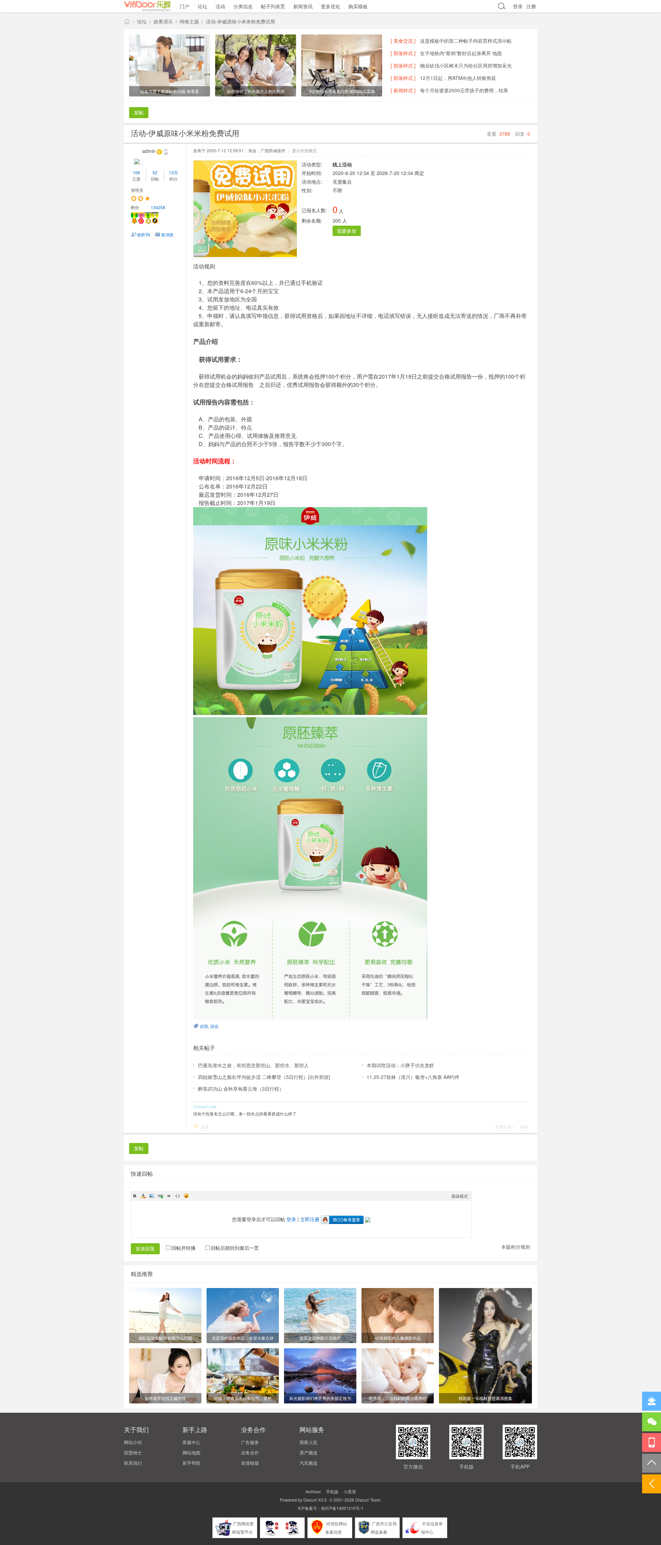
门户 (184, 6)
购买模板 (358, 6)
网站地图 (191, 1452)
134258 (158, 207)
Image (151, 1195)
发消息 (167, 234)
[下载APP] (651, 1442)
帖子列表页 (273, 6)
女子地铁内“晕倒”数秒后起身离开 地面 (461, 53)
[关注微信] (651, 1421)
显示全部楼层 (304, 150)
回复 (205, 1127)
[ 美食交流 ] (403, 40)
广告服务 (250, 1442)
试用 (204, 1026)
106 (136, 172)
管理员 (137, 190)
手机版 (332, 1491)
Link (160, 1195)
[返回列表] (651, 1483)
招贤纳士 (133, 1452)
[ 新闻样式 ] (403, 90)
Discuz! (310, 1500)
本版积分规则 (515, 1246)
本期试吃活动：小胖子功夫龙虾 (400, 1065)
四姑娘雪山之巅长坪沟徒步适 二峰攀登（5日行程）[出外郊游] (264, 1076)
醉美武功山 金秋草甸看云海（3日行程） (241, 1088)
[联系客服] (651, 1401)
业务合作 (250, 1452)
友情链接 (250, 1463)
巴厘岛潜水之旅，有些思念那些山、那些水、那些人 (253, 1065)
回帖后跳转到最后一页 (235, 1247)
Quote (169, 1195)
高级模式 (459, 1196)
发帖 (139, 112)
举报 (524, 1127)
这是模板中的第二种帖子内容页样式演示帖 (466, 40)
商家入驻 (308, 1442)
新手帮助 (191, 1463)
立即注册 (309, 1219)
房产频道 (308, 1452)
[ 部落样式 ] (403, 53)
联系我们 (133, 1463)
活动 (220, 6)
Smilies (186, 1195)
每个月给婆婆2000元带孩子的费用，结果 (464, 90)
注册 (531, 6)
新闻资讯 (303, 6)
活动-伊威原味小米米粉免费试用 (240, 21)
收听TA (143, 234)
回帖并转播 (183, 1247)
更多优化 (330, 6)
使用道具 (503, 1127)
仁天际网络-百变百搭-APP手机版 (127, 22)
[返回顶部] (651, 1463)
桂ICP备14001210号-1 (342, 1508)
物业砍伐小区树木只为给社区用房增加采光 (466, 65)
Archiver (313, 1491)
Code (177, 1195)
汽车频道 (308, 1463)
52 (155, 172)
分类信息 (243, 6)
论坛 (202, 6)
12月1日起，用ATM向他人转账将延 (458, 77)
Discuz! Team (367, 1500)
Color (143, 1195)
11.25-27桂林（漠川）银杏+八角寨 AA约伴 (413, 1076)
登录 (518, 6)
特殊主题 (189, 21)
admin (149, 150)
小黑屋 (350, 1491)
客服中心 (191, 1442)
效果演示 (163, 21)
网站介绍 (133, 1442)
